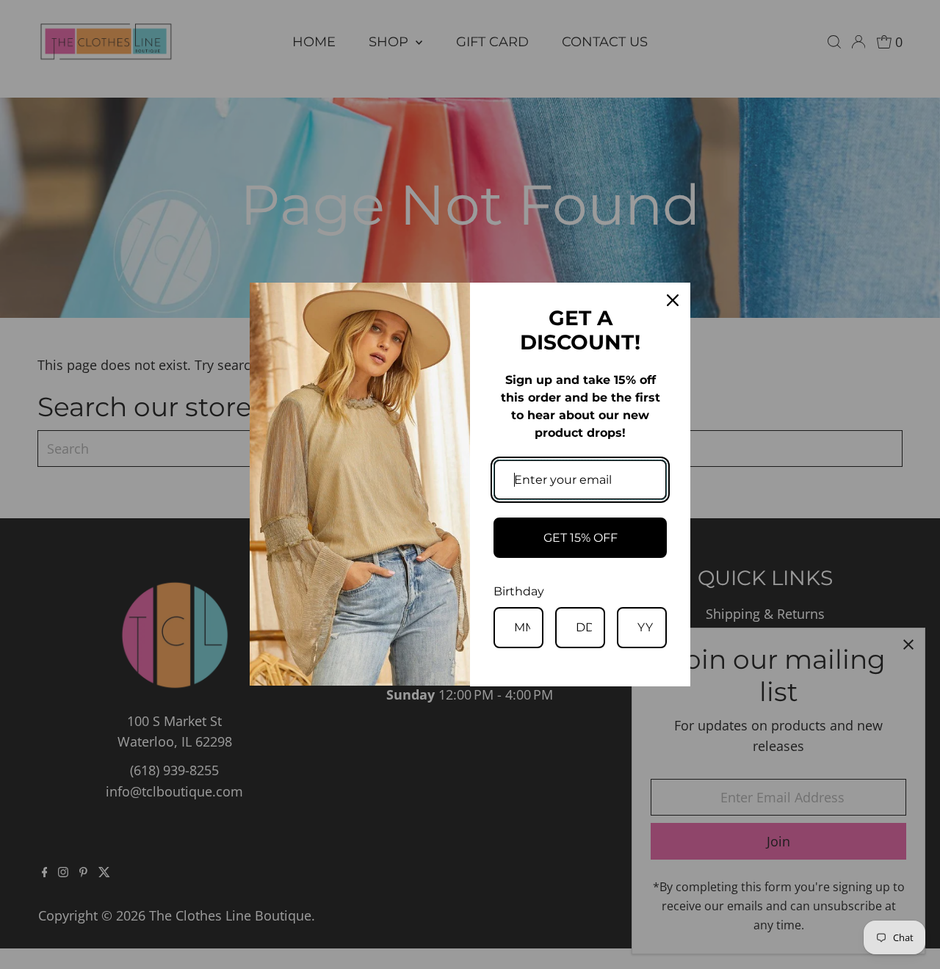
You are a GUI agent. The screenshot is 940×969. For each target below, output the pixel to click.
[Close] (672, 300)
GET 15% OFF (580, 538)
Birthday (519, 591)
